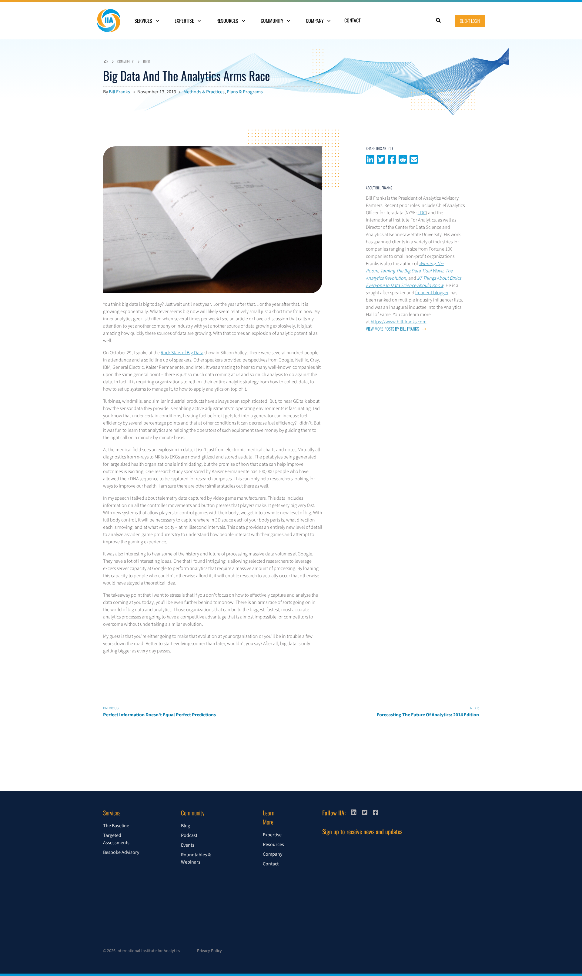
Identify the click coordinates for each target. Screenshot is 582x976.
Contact (352, 20)
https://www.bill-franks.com (398, 321)
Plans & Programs (245, 91)
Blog (146, 61)
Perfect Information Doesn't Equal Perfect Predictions (159, 712)
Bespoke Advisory (121, 852)
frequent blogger (431, 292)
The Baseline (116, 825)
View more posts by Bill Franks (393, 328)
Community (273, 20)
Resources (227, 20)
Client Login (470, 21)
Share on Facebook (392, 158)
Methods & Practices (204, 91)
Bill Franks (119, 91)
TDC (422, 212)
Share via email (414, 158)
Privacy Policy (209, 951)
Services (144, 20)
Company (315, 20)
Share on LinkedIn (370, 158)
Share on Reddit (403, 158)
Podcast (189, 835)
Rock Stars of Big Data (182, 352)
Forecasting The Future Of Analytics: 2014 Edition (428, 712)
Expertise (185, 20)
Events (187, 845)
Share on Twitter (381, 158)
